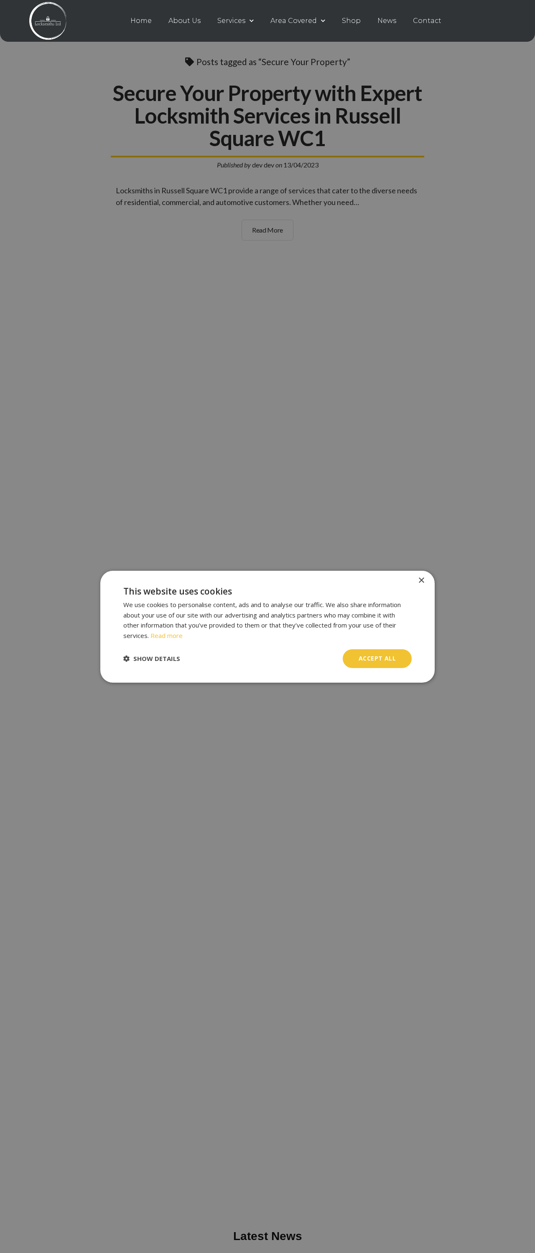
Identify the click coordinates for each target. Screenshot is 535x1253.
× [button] (421, 580)
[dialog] (267, 626)
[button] (151, 658)
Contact (427, 21)
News (386, 21)
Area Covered (293, 21)
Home (141, 21)
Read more (166, 635)
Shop (351, 21)
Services (231, 21)
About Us (184, 21)
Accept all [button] (377, 658)
